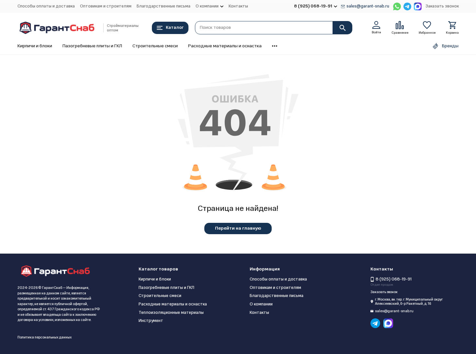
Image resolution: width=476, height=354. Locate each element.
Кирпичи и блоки (34, 46)
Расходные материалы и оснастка (225, 46)
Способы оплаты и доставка (46, 6)
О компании (261, 304)
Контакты (238, 6)
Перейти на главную (238, 228)
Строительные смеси (155, 46)
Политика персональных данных (44, 337)
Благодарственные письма (163, 6)
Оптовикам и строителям (105, 6)
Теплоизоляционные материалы (171, 312)
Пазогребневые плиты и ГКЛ (92, 46)
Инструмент (151, 321)
